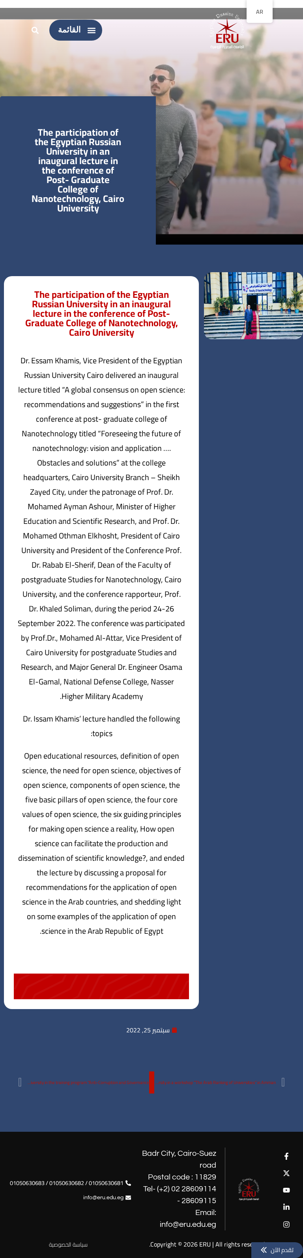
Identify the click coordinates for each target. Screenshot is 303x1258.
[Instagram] (286, 1224)
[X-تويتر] (286, 1173)
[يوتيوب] (286, 1190)
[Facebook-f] (286, 1156)
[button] (91, 30)
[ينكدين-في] (286, 1207)
